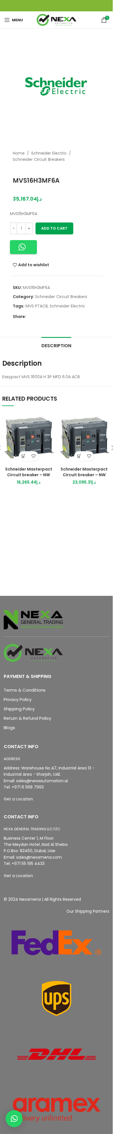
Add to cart (54, 228)
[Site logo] (56, 19)
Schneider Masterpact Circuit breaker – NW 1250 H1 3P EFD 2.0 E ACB (29, 474)
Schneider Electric (49, 153)
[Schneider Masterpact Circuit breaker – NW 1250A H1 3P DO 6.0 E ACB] (84, 437)
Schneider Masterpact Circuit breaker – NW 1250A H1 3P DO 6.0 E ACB (84, 474)
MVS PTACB (37, 306)
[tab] (56, 345)
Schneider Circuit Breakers (39, 159)
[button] (23, 247)
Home (19, 153)
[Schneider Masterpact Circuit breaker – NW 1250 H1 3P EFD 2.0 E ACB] (28, 437)
